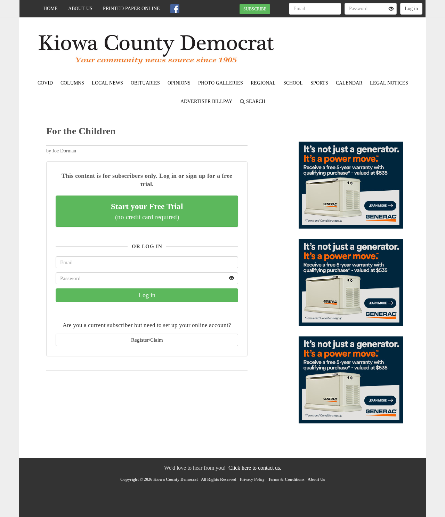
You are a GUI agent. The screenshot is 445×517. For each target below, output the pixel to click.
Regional (263, 83)
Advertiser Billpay (206, 101)
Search (255, 101)
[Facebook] (175, 8)
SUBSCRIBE (254, 9)
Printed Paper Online (131, 8)
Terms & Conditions (286, 479)
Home (50, 8)
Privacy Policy (252, 479)
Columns (72, 83)
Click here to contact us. (254, 468)
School (293, 83)
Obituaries (145, 83)
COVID (45, 83)
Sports (319, 83)
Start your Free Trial (147, 211)
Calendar (349, 83)
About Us (80, 8)
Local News (107, 83)
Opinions (179, 83)
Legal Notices (389, 83)
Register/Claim (147, 340)
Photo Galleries (220, 83)
